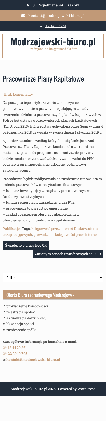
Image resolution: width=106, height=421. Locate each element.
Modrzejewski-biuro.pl (53, 41)
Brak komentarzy (18, 94)
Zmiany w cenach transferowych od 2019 (68, 253)
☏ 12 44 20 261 (15, 347)
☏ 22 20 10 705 (15, 353)
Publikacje (11, 228)
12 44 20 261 (55, 25)
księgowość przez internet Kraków (59, 228)
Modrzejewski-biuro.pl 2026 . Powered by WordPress (53, 388)
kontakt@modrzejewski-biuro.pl (56, 15)
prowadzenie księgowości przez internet (66, 234)
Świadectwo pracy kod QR (26, 245)
